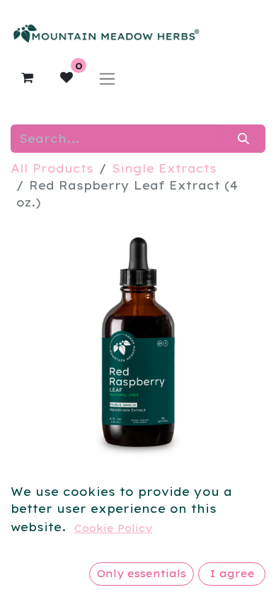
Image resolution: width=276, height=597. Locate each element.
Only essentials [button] (141, 573)
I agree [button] (232, 573)
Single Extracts (164, 168)
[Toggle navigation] (107, 78)
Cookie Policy (113, 528)
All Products (52, 168)
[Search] (243, 138)
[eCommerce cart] (27, 78)
